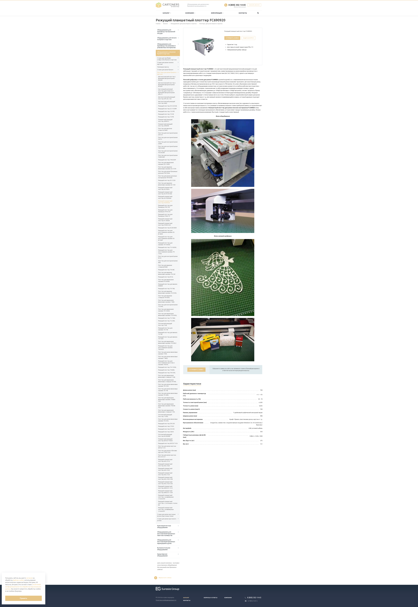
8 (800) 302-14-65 (237, 5)
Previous (189, 46)
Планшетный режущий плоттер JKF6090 (165, 124)
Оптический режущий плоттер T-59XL (165, 415)
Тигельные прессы (163, 67)
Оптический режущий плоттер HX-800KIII (165, 435)
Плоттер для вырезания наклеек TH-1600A (166, 310)
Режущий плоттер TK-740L (166, 288)
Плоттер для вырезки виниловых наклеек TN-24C (166, 273)
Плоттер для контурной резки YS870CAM (168, 147)
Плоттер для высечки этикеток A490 (165, 129)
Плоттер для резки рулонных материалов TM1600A (167, 176)
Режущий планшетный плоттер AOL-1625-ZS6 (165, 482)
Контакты (243, 13)
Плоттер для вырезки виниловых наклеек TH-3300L (167, 292)
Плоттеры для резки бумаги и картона (166, 73)
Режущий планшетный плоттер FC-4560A (165, 219)
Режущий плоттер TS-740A (166, 318)
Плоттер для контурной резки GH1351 (168, 133)
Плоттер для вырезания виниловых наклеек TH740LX (167, 342)
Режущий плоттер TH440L (166, 370)
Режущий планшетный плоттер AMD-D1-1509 (165, 491)
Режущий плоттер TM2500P (167, 159)
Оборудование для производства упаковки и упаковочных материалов (166, 45)
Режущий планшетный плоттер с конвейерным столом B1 (166, 509)
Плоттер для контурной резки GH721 (168, 138)
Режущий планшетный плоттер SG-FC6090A (165, 197)
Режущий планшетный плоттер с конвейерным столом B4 (166, 497)
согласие (29, 578)
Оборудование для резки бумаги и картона (166, 53)
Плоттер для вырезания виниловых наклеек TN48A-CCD (166, 399)
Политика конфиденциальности (166, 600)
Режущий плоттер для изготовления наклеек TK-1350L (166, 251)
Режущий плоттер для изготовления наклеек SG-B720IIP (166, 238)
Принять (23, 598)
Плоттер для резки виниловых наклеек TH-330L (168, 420)
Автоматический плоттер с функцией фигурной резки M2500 (167, 78)
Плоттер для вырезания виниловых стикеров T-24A (166, 376)
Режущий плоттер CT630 (166, 426)
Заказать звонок (254, 5)
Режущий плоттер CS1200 (166, 429)
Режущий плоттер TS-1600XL (167, 247)
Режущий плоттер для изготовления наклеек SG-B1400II (166, 232)
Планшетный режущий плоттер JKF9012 (165, 120)
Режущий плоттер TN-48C (166, 269)
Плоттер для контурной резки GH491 (168, 142)
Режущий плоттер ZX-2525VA (167, 106)
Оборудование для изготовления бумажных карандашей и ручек (166, 541)
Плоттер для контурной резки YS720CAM (168, 151)
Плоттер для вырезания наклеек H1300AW (166, 280)
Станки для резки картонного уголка (166, 519)
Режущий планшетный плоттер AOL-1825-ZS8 (165, 478)
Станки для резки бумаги (165, 69)
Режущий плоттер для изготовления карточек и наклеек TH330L (166, 362)
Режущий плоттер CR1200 (166, 423)
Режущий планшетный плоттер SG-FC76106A (165, 192)
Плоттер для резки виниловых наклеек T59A (168, 353)
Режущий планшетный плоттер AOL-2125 (165, 460)
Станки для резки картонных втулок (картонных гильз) (166, 515)
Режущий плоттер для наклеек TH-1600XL (165, 243)
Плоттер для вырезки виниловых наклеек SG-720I (166, 184)
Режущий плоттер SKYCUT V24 (167, 443)
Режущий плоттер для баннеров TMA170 (165, 215)
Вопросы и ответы (210, 597)
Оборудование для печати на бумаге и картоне (166, 38)
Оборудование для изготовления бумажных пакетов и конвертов (166, 533)
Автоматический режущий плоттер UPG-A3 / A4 (166, 97)
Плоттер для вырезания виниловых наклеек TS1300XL (167, 314)
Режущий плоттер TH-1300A (167, 367)
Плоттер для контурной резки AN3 (168, 261)
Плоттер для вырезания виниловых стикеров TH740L (167, 380)
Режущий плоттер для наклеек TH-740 (165, 328)
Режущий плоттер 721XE (166, 114)
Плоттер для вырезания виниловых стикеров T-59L (166, 411)
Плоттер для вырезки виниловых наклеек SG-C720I (167, 167)
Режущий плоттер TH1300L (166, 372)
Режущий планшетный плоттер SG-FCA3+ (165, 188)
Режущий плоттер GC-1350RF (167, 108)
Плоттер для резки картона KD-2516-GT (167, 456)
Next (217, 46)
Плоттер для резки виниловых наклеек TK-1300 (168, 385)
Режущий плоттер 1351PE (166, 111)
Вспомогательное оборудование (163, 548)
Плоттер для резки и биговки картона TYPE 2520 (167, 451)
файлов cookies (18, 580)
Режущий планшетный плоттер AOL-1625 (165, 469)
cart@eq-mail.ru (253, 601)
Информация (217, 13)
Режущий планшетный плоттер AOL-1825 (165, 464)
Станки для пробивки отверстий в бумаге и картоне (167, 58)
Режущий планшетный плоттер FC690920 (165, 201)
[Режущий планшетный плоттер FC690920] (203, 46)
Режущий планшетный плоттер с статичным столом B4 (167, 503)
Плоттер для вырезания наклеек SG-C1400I (166, 163)
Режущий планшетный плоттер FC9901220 (165, 224)
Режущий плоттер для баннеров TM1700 (165, 206)
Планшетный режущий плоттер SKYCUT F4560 (165, 439)
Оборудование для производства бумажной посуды (166, 31)
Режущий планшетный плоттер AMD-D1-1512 (165, 487)
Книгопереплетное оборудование (164, 526)
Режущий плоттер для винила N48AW (167, 285)
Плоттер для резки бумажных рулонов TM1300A (167, 172)
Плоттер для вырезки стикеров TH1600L (165, 296)
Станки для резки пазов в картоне (165, 63)
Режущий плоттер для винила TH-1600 (167, 337)
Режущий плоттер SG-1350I (166, 180)
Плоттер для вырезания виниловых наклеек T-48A (166, 301)
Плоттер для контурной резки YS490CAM (168, 156)
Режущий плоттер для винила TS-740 (167, 333)
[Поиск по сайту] (258, 13)
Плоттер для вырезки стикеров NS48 (165, 266)
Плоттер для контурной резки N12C (168, 257)
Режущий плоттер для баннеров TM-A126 (165, 210)
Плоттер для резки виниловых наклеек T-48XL (168, 357)
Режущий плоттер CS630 (166, 431)
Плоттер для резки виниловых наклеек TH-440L (168, 394)
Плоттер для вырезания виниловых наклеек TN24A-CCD (166, 405)
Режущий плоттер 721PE (166, 117)
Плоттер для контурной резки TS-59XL (168, 305)
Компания (189, 13)
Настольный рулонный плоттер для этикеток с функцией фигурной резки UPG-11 (166, 91)
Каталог (166, 13)
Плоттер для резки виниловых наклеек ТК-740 (168, 389)
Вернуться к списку (165, 577)
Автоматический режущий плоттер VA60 (166, 102)
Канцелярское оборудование (162, 555)
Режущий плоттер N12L (165, 277)
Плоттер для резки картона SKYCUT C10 (167, 447)
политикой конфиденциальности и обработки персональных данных (23, 587)
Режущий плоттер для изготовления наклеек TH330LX (165, 347)
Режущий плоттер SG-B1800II (167, 227)
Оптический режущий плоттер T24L (165, 324)
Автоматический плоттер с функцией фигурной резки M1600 (167, 84)
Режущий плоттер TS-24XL (166, 321)
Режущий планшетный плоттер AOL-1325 (165, 473)
